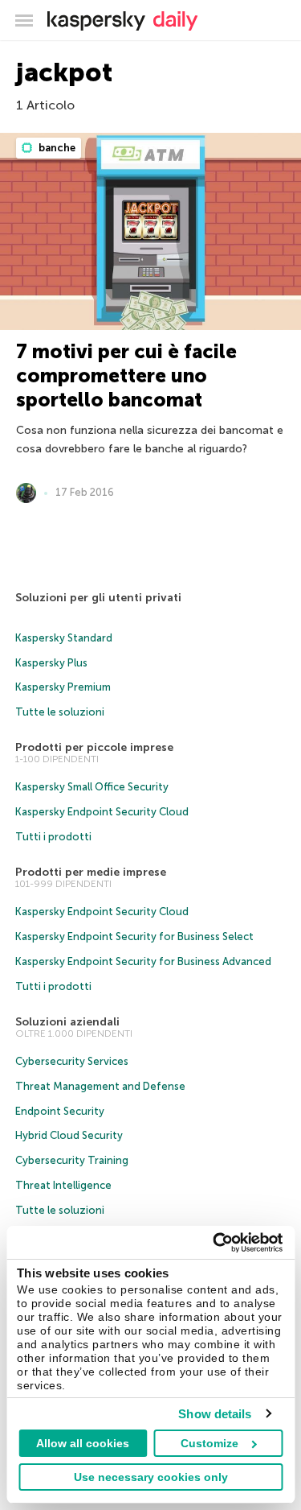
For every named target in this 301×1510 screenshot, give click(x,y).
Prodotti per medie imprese (90, 872)
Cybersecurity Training (71, 1160)
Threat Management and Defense (100, 1086)
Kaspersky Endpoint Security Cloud (102, 812)
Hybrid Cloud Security (69, 1135)
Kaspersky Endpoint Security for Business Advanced (143, 961)
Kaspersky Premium (63, 687)
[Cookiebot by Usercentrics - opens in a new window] (214, 1242)
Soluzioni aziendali (67, 1022)
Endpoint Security (59, 1111)
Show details (214, 1414)
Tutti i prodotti (53, 837)
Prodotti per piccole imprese (94, 747)
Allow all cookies (82, 1443)
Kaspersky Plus (51, 663)
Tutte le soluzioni (59, 712)
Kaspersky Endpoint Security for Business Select (134, 936)
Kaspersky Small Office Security (92, 787)
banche (55, 148)
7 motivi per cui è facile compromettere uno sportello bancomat (126, 375)
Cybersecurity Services (71, 1061)
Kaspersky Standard (63, 638)
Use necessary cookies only (151, 1477)
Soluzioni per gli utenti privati (98, 597)
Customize (209, 1443)
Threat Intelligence (63, 1185)
